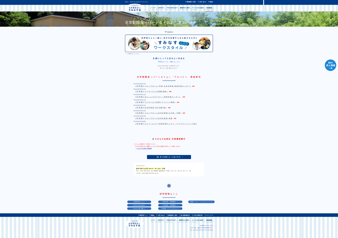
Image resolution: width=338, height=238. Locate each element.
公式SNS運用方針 (198, 215)
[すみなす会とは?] (172, 9)
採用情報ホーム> (139, 201)
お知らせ (161, 221)
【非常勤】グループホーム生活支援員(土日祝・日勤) (158, 113)
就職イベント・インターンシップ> (201, 201)
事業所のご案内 (184, 221)
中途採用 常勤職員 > (170, 205)
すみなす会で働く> (139, 208)
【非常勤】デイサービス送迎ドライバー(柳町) (155, 102)
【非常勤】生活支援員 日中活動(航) (151, 107)
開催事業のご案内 (191, 1)
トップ (153, 221)
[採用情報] (209, 9)
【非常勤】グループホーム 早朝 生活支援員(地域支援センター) (163, 86)
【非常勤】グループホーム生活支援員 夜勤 (154, 118)
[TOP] (153, 9)
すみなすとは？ (171, 221)
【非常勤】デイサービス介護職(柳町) (151, 91)
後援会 (211, 1)
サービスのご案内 (197, 221)
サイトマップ (209, 215)
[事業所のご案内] (185, 9)
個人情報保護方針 (185, 215)
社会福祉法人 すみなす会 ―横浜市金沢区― (135, 8)
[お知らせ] (161, 9)
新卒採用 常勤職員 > (170, 201)
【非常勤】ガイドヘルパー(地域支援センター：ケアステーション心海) (166, 124)
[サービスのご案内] (198, 9)
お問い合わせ (202, 1)
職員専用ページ (144, 215)
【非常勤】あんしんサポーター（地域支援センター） (158, 97)
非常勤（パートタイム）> (170, 208)
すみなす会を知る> (139, 205)
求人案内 (209, 221)
